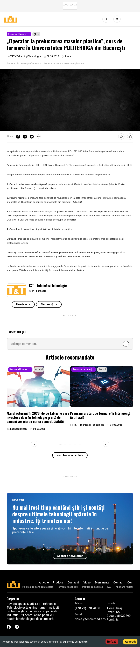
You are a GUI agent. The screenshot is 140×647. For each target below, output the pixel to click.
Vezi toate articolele (70, 455)
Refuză (111, 641)
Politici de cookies (92, 587)
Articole (44, 582)
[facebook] (18, 136)
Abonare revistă (124, 587)
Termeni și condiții (67, 587)
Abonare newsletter (70, 555)
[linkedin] (25, 136)
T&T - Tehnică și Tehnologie (48, 285)
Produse (58, 582)
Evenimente (102, 582)
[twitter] (32, 136)
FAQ (109, 587)
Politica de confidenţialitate (37, 587)
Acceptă (130, 641)
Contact (118, 582)
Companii (73, 582)
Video (87, 582)
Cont (130, 582)
